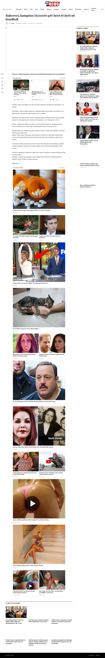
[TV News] (52, 3)
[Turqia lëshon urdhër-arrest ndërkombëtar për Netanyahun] (87, 132)
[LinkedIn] (2, 85)
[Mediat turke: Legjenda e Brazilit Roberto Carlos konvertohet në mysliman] (62, 612)
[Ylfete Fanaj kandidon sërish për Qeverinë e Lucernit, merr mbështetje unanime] (87, 108)
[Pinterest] (2, 88)
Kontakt (97, 655)
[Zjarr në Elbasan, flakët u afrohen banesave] (87, 176)
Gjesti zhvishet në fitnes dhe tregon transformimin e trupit (89, 164)
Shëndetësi (78, 9)
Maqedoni (19, 9)
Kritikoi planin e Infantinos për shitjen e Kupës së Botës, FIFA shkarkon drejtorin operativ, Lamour (38, 642)
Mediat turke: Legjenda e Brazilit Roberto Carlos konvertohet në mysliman (62, 621)
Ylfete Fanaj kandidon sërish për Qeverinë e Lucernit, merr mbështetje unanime (89, 119)
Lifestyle (63, 9)
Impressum (91, 655)
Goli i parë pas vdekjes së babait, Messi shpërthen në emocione (39, 620)
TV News (12, 23)
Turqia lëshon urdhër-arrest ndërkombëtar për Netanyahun (89, 142)
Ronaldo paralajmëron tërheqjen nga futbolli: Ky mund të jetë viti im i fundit (62, 641)
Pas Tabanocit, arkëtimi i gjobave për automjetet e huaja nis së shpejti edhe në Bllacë (89, 95)
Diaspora (56, 9)
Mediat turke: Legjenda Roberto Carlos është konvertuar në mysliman (15, 641)
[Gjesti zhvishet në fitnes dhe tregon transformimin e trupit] (87, 155)
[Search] (102, 9)
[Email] (2, 92)
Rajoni (26, 9)
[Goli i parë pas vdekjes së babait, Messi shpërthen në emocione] (39, 612)
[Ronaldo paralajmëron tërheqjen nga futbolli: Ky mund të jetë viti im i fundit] (62, 632)
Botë (31, 9)
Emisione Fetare (93, 9)
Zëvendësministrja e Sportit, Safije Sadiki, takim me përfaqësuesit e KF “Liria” (14, 621)
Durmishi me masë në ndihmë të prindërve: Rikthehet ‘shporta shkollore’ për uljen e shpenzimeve (89, 72)
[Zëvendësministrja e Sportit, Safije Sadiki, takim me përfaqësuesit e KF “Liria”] (16, 612)
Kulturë (42, 9)
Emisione (86, 9)
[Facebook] (2, 78)
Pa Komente (32, 23)
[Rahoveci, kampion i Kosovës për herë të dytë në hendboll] (39, 49)
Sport (36, 9)
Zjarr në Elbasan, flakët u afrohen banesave (88, 186)
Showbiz (49, 9)
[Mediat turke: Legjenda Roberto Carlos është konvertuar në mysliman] (16, 632)
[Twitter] (2, 81)
